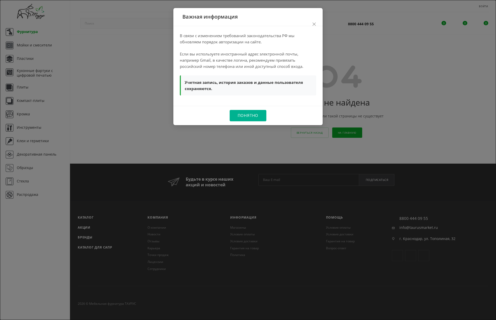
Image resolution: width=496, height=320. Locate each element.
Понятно (248, 115)
